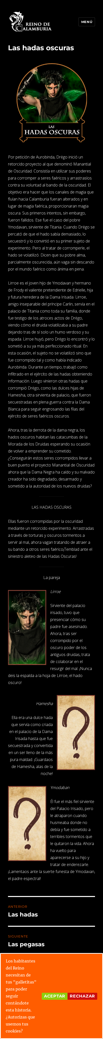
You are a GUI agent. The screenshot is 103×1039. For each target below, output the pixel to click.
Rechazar (82, 996)
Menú (86, 22)
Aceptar (54, 996)
